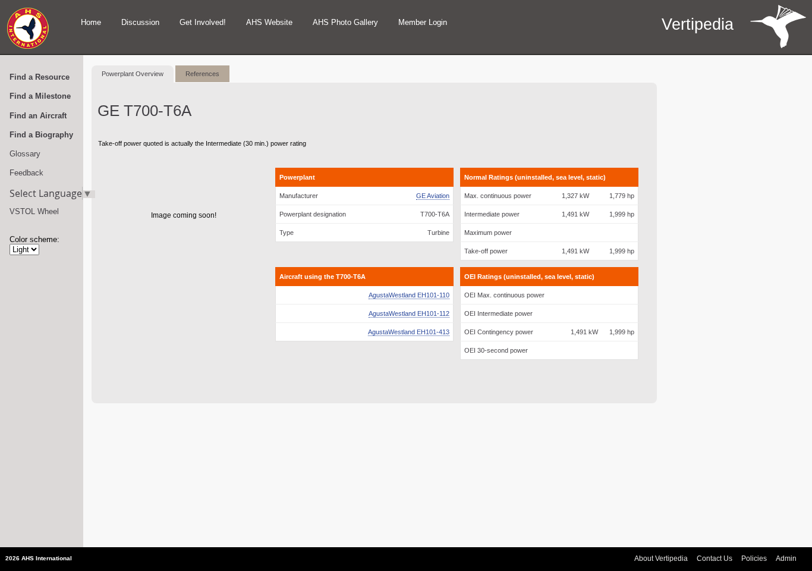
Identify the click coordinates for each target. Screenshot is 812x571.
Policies (754, 558)
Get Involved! (203, 22)
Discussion (140, 22)
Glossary (25, 153)
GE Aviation (432, 195)
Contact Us (714, 558)
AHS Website (269, 22)
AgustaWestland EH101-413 (408, 331)
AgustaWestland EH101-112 (409, 313)
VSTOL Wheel (34, 211)
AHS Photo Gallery (345, 22)
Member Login (422, 22)
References (202, 73)
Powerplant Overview (132, 73)
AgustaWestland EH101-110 (409, 295)
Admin (786, 558)
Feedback (26, 172)
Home (91, 22)
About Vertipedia (661, 558)
